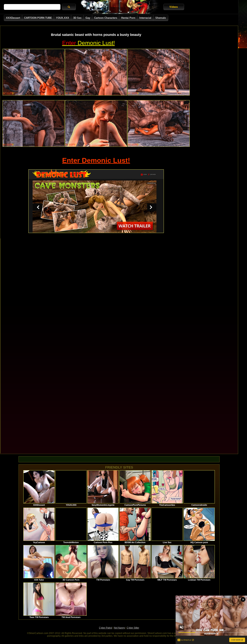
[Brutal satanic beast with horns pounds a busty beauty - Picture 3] (159, 72)
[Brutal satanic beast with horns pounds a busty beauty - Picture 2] (96, 72)
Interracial (145, 17)
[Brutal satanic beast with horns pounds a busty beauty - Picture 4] (34, 123)
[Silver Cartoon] (119, 7)
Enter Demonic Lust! (96, 160)
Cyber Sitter (133, 627)
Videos (173, 6)
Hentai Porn (128, 17)
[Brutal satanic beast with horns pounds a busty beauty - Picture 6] (159, 123)
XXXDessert (13, 17)
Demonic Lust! (88, 43)
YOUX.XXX (62, 17)
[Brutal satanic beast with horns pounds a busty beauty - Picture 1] (34, 72)
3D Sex (77, 17)
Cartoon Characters (105, 17)
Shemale (160, 17)
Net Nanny (119, 627)
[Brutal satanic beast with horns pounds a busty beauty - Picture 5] (96, 123)
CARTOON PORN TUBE (38, 17)
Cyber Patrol (105, 627)
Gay (87, 17)
